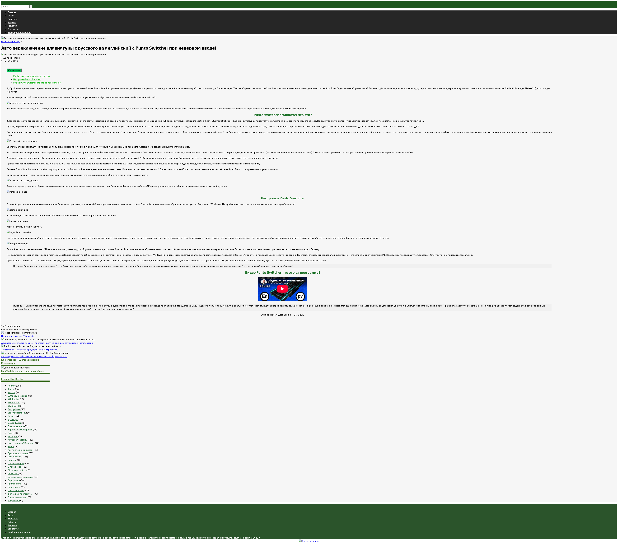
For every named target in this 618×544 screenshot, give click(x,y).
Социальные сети (17, 497)
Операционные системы (20, 476)
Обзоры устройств (17, 470)
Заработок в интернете (20, 429)
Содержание (14, 70)
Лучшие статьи (15, 456)
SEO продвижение (17, 395)
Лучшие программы (18, 453)
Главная (12, 12)
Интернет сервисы (17, 439)
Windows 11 (14, 406)
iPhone (11, 389)
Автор (11, 15)
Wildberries (13, 399)
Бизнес (11, 416)
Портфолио (14, 480)
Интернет (13, 436)
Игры (10, 433)
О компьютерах (16, 463)
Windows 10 (14, 402)
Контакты (13, 19)
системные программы (20, 493)
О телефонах (14, 466)
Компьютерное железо (20, 449)
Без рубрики (14, 409)
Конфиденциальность (19, 32)
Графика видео (16, 426)
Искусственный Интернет (21, 443)
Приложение (14, 483)
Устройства (14, 500)
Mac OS (11, 392)
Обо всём (13, 473)
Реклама (12, 25)
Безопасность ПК (17, 412)
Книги (11, 446)
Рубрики (12, 22)
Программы (14, 487)
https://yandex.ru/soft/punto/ (64, 169)
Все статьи (13, 29)
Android (12, 385)
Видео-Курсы (15, 422)
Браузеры (13, 419)
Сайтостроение (16, 490)
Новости (12, 460)
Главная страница (10, 41)
